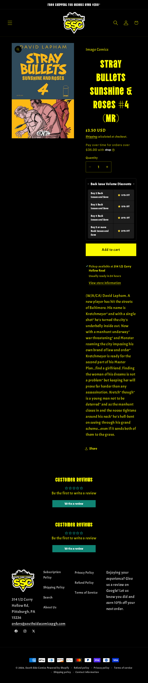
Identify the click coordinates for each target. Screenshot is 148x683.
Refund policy (81, 667)
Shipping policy (62, 672)
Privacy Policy (84, 573)
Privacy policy (102, 667)
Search (48, 597)
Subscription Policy (52, 574)
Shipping (91, 136)
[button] (10, 23)
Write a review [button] (74, 504)
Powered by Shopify (58, 667)
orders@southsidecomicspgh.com (39, 623)
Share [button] (93, 449)
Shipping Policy (54, 587)
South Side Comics (35, 667)
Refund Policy (84, 583)
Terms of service (123, 667)
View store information (105, 283)
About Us (49, 607)
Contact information (87, 672)
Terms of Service (86, 593)
